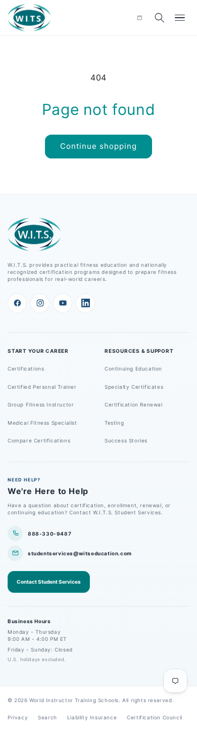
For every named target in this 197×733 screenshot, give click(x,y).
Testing (114, 423)
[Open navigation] (179, 17)
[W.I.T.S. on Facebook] (17, 303)
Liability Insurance (92, 717)
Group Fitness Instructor (41, 404)
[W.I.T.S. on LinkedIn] (85, 303)
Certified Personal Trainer (42, 387)
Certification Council (154, 717)
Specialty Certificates (134, 387)
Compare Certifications (39, 440)
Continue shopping (98, 146)
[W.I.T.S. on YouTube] (62, 303)
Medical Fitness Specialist (42, 423)
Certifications (26, 368)
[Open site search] (159, 17)
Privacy (18, 717)
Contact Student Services (49, 582)
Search (47, 717)
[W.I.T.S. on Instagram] (40, 303)
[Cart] (139, 17)
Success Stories (126, 440)
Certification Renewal (134, 404)
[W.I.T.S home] (29, 17)
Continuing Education (133, 368)
